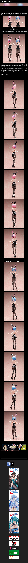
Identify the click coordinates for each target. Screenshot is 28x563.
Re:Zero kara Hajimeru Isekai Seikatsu (13, 450)
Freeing (5, 450)
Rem (6, 64)
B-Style (3, 450)
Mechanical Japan (7, 1)
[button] (1, 11)
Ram (4, 64)
